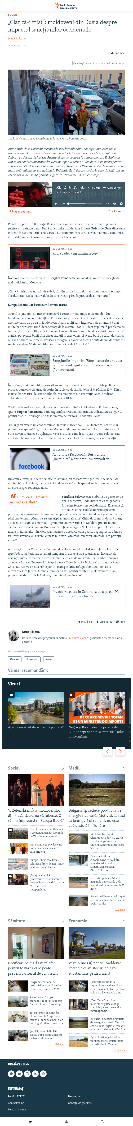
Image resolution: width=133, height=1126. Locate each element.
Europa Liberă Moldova (72, 192)
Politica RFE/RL (17, 1096)
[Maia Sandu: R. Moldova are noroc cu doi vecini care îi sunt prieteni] (18, 848)
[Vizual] (30, 1121)
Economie (78, 921)
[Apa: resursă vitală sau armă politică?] (36, 708)
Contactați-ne (16, 1103)
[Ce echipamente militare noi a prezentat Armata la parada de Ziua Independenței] (18, 833)
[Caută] (102, 1121)
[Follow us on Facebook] (11, 1073)
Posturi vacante (17, 1109)
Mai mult (120, 910)
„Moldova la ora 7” (78, 638)
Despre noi (74, 1096)
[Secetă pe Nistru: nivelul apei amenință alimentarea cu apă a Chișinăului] (78, 900)
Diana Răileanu (17, 38)
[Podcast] (66, 1121)
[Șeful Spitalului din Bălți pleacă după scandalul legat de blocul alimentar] (18, 1035)
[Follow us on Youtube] (19, 1073)
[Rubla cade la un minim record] (30, 258)
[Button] (118, 53)
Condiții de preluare (80, 1103)
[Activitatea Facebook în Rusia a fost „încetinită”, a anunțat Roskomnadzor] (30, 459)
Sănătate (16, 921)
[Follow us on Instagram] (27, 1073)
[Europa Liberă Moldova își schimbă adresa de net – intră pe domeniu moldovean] (18, 864)
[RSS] (35, 1073)
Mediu (75, 768)
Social (12, 15)
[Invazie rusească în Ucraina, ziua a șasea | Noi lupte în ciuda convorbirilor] (30, 596)
